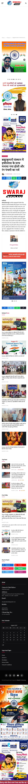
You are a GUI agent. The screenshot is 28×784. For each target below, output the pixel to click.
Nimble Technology (21, 680)
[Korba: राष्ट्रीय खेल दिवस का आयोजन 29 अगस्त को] (14, 347)
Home (3, 655)
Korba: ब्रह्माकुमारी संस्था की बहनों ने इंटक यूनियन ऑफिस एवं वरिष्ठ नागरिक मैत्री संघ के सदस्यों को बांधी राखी (13, 378)
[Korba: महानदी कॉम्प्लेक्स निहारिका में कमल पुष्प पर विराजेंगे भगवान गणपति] (14, 438)
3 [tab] (11, 79)
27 (13, 639)
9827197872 (5, 608)
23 (24, 637)
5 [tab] (14, 79)
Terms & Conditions (7, 664)
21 (17, 637)
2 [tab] (9, 79)
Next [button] (24, 60)
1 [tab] (11, 114)
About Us (4, 657)
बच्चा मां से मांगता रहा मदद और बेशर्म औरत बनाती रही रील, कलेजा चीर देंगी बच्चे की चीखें (18, 466)
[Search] (26, 3)
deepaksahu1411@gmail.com (8, 601)
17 (3, 637)
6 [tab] (16, 79)
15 (20, 635)
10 (3, 635)
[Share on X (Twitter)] (9, 178)
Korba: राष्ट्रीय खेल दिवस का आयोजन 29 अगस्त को (13, 356)
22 (20, 637)
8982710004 (5, 609)
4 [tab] (13, 79)
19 (10, 637)
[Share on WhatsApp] (14, 178)
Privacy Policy (5, 662)
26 (10, 639)
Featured (4, 156)
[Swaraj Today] (14, 3)
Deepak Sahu (9, 174)
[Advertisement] (14, 22)
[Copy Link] (23, 178)
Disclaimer (4, 660)
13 (13, 635)
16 (24, 635)
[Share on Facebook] (4, 178)
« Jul (3, 645)
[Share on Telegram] (19, 178)
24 (3, 639)
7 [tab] (18, 79)
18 (6, 637)
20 (14, 637)
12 (10, 635)
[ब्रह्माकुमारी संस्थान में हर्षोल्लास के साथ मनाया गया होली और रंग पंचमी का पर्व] (14, 189)
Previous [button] (4, 60)
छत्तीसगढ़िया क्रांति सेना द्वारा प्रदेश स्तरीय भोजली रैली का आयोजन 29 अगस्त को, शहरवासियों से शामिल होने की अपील (13, 401)
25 (7, 639)
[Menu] (2, 3)
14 (17, 635)
